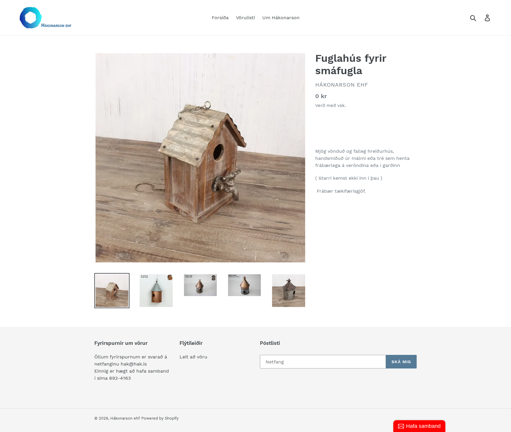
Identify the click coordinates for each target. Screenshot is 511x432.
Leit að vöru (193, 357)
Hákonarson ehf (125, 418)
